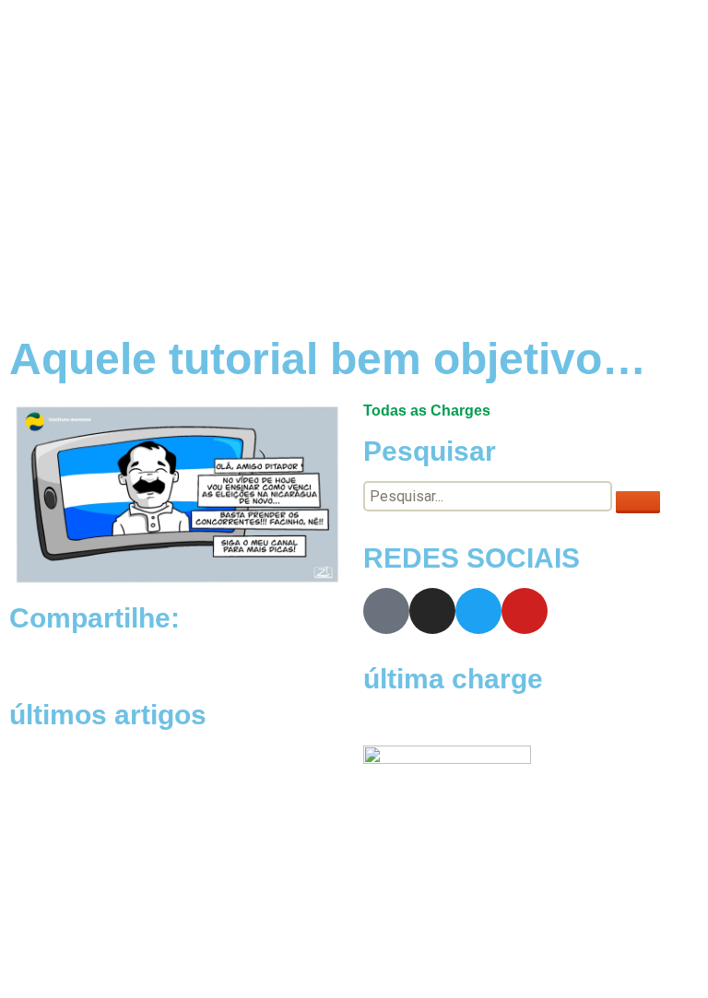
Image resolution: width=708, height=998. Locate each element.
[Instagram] (432, 611)
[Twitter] (478, 611)
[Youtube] (525, 611)
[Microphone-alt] (386, 611)
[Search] (638, 502)
